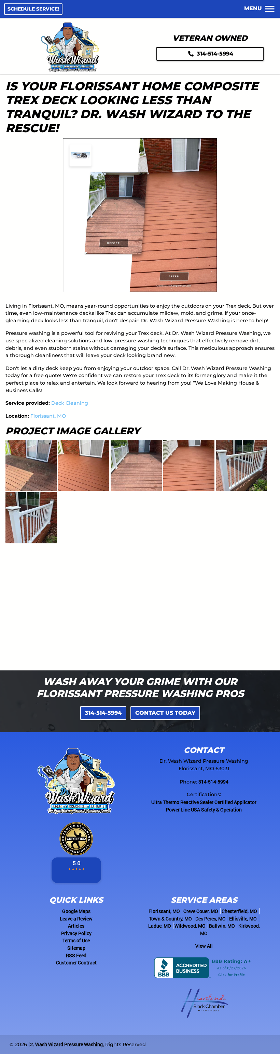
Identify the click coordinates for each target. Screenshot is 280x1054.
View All (204, 946)
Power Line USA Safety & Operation (204, 809)
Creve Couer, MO (200, 911)
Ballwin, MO (222, 926)
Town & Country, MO (170, 918)
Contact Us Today (165, 713)
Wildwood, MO (190, 926)
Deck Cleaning (69, 403)
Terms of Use (76, 940)
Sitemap (76, 948)
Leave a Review (76, 918)
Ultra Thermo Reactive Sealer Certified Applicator (203, 802)
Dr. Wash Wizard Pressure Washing (65, 1044)
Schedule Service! (33, 9)
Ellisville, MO (243, 918)
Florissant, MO (48, 416)
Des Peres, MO (210, 918)
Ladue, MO (159, 926)
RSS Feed (76, 955)
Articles (76, 926)
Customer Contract (76, 962)
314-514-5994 (214, 53)
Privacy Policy (76, 933)
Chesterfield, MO (239, 911)
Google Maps (76, 911)
